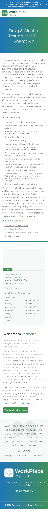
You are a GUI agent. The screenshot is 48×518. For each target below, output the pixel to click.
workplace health (19, 505)
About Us (28, 482)
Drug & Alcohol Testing (14, 229)
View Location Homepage (15, 410)
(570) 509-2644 (15, 288)
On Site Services (11, 236)
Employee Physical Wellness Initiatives (21, 232)
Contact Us (39, 482)
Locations (7, 482)
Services (18, 482)
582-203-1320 (24, 491)
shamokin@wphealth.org (20, 293)
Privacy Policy (24, 485)
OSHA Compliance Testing (16, 226)
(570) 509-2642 (17, 283)
